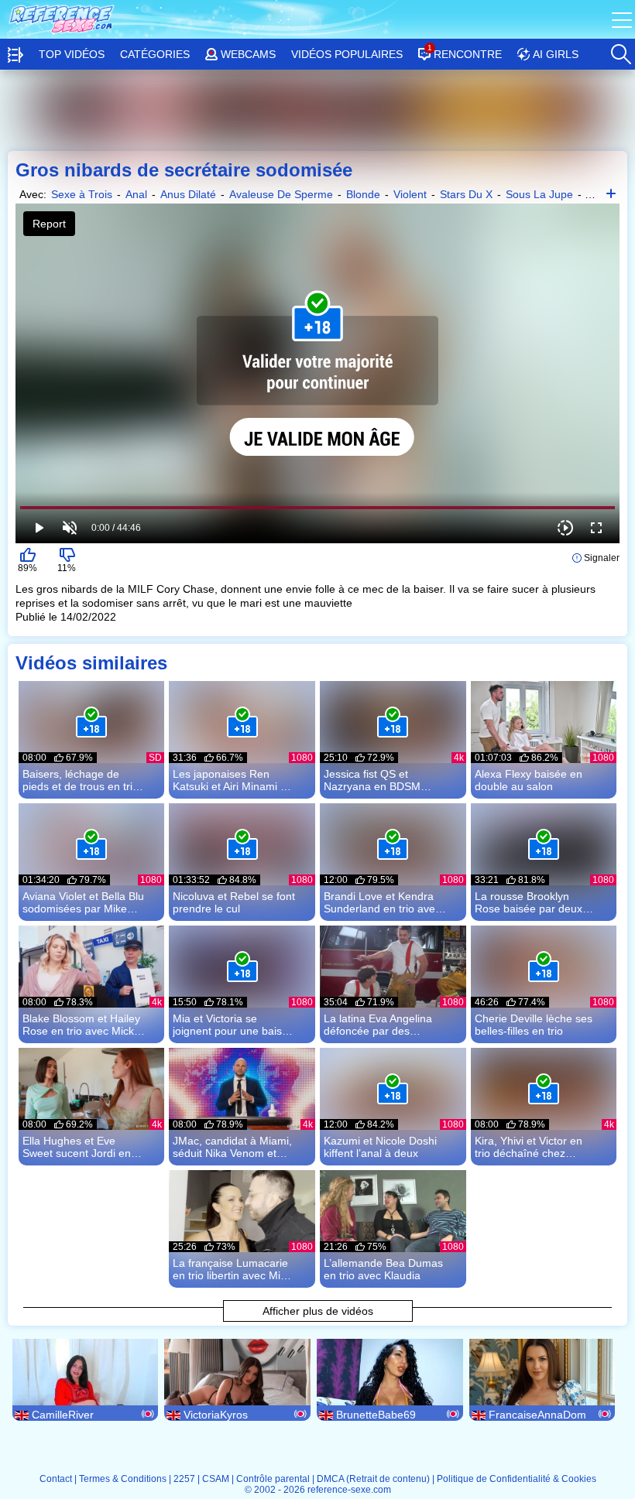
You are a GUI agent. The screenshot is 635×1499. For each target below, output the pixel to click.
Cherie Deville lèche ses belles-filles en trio (533, 1024)
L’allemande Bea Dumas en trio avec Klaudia (383, 1269)
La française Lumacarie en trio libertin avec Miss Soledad (232, 1269)
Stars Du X (466, 194)
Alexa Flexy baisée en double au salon (528, 780)
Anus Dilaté (188, 194)
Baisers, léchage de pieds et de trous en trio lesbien (80, 780)
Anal (136, 194)
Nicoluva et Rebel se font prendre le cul (234, 902)
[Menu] (623, 19)
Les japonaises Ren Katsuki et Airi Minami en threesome (233, 780)
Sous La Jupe (539, 194)
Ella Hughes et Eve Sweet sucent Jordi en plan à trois (76, 1147)
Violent (410, 194)
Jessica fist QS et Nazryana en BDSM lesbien (372, 780)
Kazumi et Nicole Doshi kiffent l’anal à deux (380, 1147)
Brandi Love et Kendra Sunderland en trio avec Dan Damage (382, 902)
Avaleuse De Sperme (281, 194)
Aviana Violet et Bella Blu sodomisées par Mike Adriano (83, 902)
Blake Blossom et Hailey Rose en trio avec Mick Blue (81, 1024)
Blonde (363, 194)
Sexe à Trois (81, 194)
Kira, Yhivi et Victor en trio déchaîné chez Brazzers (528, 1147)
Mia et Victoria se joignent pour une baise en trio (230, 1024)
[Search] (620, 50)
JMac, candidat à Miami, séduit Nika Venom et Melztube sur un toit (232, 1147)
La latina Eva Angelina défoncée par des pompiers (378, 1024)
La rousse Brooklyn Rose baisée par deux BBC (528, 902)
